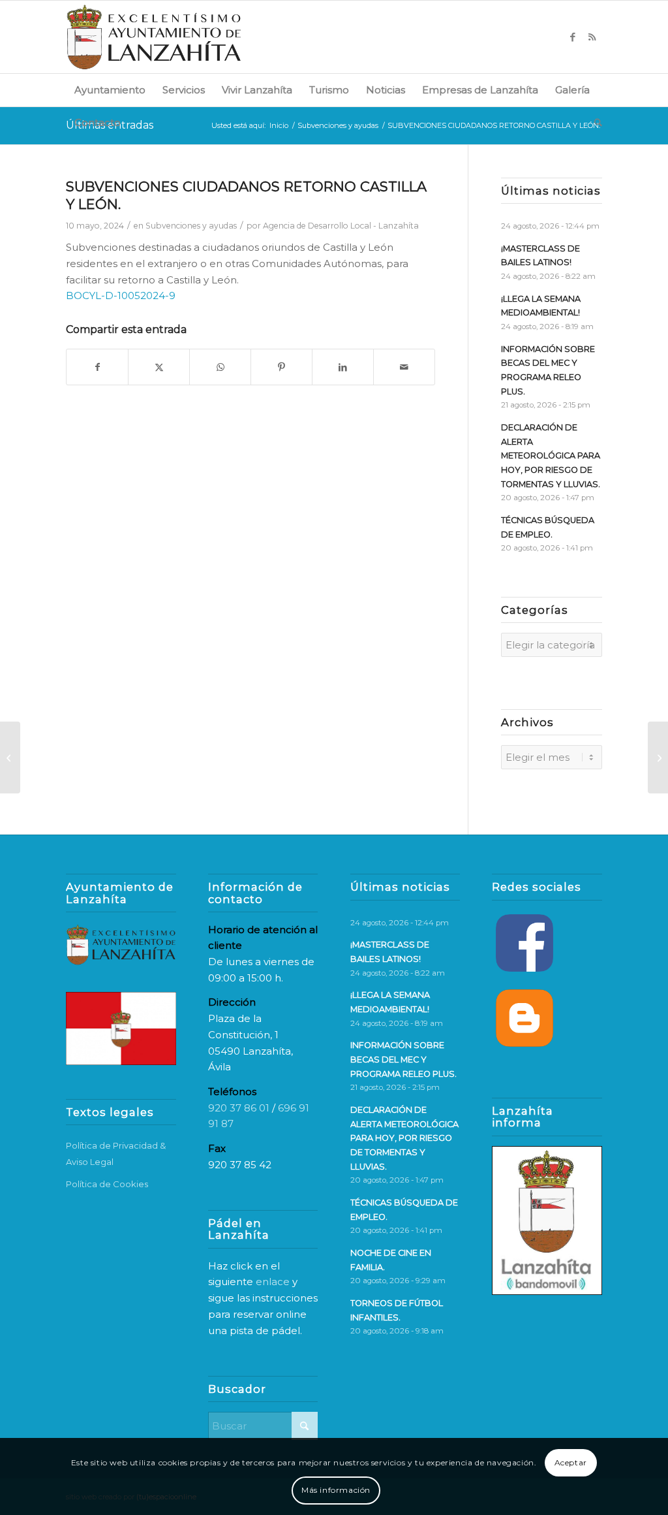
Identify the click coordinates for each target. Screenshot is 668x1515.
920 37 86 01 (238, 1108)
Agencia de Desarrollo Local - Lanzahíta (341, 226)
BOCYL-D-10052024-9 (120, 295)
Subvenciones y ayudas (191, 226)
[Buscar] (594, 122)
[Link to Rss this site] (592, 37)
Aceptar (570, 1462)
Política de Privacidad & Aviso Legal (116, 1153)
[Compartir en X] (159, 367)
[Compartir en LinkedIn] (342, 367)
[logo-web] (154, 37)
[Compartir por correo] (404, 367)
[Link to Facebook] (573, 37)
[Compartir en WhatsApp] (220, 367)
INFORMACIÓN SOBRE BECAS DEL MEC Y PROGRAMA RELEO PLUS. (403, 1059)
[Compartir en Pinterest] (281, 367)
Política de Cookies (107, 1184)
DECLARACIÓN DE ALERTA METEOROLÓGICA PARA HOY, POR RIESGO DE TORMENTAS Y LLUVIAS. (550, 456)
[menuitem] (110, 90)
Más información (336, 1490)
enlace (273, 1281)
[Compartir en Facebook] (97, 367)
